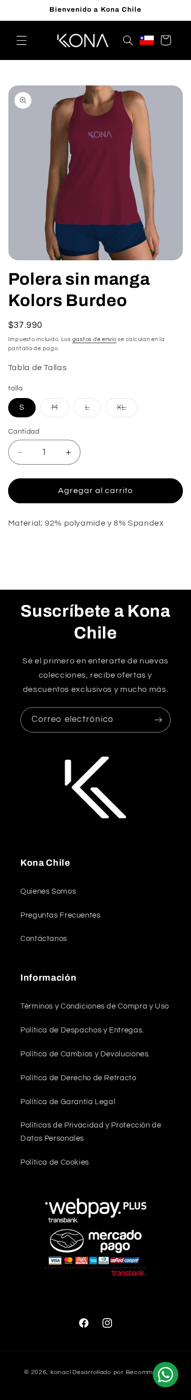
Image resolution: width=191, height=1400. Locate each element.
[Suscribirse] (158, 719)
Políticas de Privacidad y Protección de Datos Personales (90, 1131)
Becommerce (146, 1372)
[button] (21, 40)
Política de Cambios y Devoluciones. (85, 1054)
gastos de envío (94, 339)
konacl (60, 1372)
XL (127, 410)
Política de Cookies (54, 1162)
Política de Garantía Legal (67, 1102)
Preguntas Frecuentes (60, 915)
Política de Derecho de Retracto (78, 1078)
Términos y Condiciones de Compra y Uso (94, 1006)
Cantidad (23, 431)
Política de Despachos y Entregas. (82, 1030)
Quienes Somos (48, 891)
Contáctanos (43, 938)
